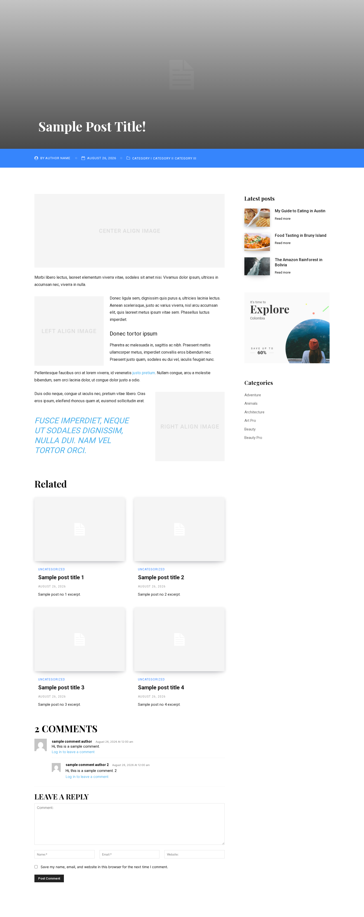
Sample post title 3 (61, 687)
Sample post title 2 (161, 577)
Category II (163, 158)
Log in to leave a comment (73, 752)
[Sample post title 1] (79, 529)
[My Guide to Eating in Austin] (257, 217)
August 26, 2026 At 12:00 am (114, 741)
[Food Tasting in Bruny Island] (257, 242)
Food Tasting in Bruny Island (300, 235)
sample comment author (72, 741)
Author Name (57, 158)
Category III (185, 158)
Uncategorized (51, 569)
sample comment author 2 (87, 765)
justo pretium (143, 372)
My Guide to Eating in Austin (300, 211)
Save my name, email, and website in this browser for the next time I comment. (104, 867)
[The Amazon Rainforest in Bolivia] (257, 266)
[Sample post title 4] (179, 639)
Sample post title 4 (161, 687)
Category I (142, 158)
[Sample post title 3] (79, 639)
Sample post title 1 (61, 577)
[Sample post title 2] (179, 529)
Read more (282, 218)
